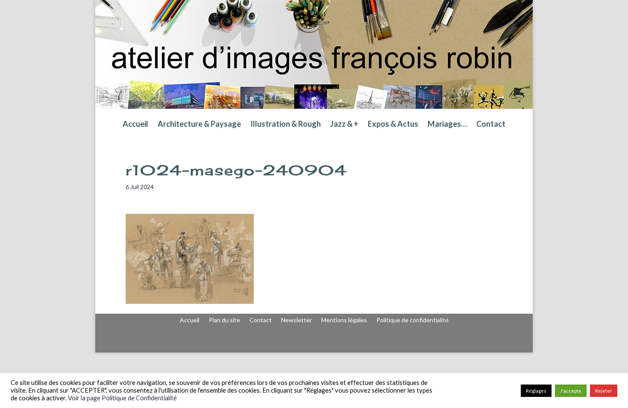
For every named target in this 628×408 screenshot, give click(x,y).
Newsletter (296, 320)
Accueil (135, 124)
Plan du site (224, 320)
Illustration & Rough (285, 124)
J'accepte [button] (570, 390)
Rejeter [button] (603, 390)
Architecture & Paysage (199, 124)
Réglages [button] (536, 390)
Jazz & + (344, 124)
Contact (490, 124)
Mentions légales (344, 320)
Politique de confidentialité (412, 320)
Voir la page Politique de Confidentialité (122, 398)
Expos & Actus (393, 124)
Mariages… (447, 124)
